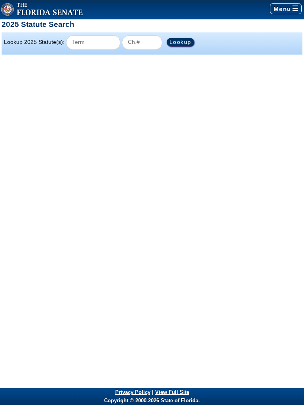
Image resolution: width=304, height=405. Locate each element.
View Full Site (172, 392)
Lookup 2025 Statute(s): (34, 42)
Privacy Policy (132, 392)
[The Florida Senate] (42, 9)
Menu (282, 9)
